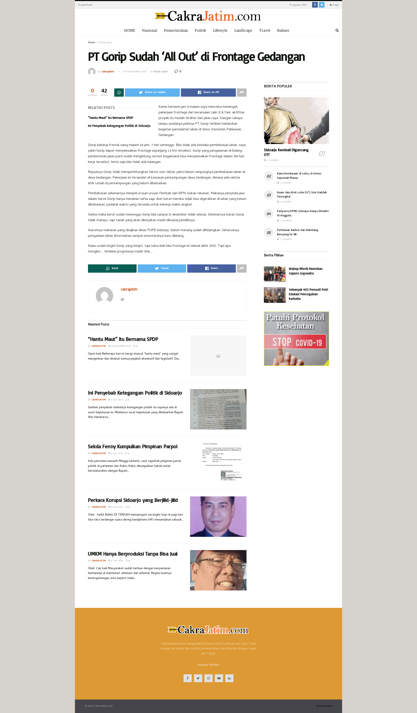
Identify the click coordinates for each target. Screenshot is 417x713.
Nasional (149, 30)
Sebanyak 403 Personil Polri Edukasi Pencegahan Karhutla (308, 294)
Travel (264, 30)
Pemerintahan (176, 30)
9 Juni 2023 (116, 507)
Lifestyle (220, 30)
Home (91, 43)
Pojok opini (105, 43)
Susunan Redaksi (208, 665)
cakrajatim (107, 72)
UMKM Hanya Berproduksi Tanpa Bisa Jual (132, 553)
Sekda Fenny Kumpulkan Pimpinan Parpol (132, 446)
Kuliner (283, 30)
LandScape (243, 30)
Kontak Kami (85, 4)
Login (335, 4)
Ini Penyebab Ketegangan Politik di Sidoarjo (119, 126)
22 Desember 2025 (120, 346)
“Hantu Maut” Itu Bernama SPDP (110, 118)
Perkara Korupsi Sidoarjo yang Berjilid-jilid (133, 500)
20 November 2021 (135, 72)
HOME (129, 30)
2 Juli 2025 (116, 400)
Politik (200, 30)
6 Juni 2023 (116, 561)
